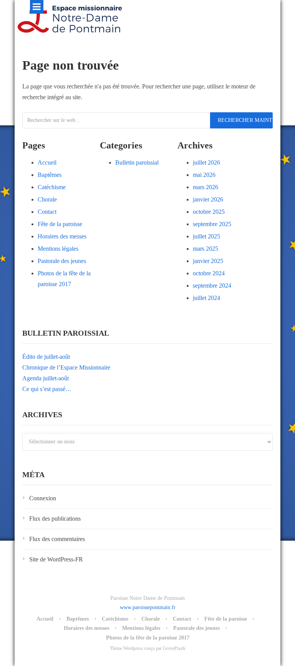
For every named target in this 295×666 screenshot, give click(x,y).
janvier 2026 (208, 199)
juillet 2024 (206, 298)
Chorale (47, 199)
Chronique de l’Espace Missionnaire (66, 367)
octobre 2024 (209, 273)
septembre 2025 (212, 224)
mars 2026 (205, 187)
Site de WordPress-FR (56, 559)
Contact (47, 211)
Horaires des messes (62, 236)
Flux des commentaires (57, 539)
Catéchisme (52, 187)
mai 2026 (204, 174)
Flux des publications (55, 518)
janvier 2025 (208, 261)
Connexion (42, 498)
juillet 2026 (206, 162)
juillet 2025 (206, 236)
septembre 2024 (212, 285)
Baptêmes (49, 174)
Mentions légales (58, 248)
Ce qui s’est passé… (46, 389)
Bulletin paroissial (137, 162)
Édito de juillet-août (46, 356)
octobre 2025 (209, 211)
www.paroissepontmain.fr (148, 607)
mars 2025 (205, 248)
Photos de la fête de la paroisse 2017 (147, 638)
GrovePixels (174, 648)
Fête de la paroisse (60, 224)
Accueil (47, 162)
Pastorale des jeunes (62, 261)
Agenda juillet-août (45, 378)
